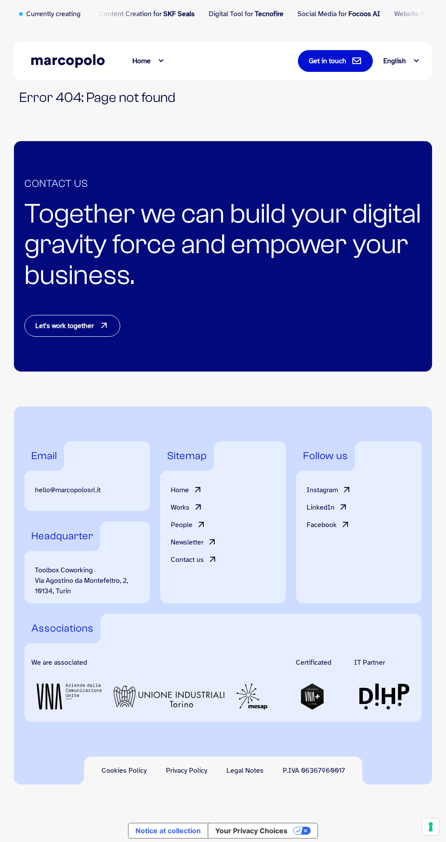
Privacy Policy (186, 770)
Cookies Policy (124, 770)
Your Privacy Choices (251, 830)
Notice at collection (168, 830)
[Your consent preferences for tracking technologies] (430, 826)
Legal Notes (245, 770)
